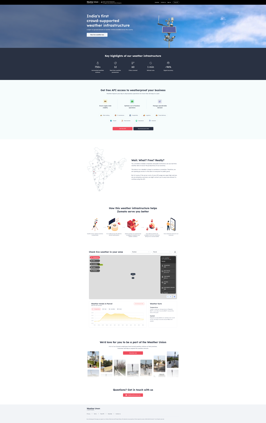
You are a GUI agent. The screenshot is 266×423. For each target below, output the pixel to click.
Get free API (122, 128)
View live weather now (97, 35)
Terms (95, 413)
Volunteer (157, 2)
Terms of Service (109, 419)
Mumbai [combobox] (134, 252)
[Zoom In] (170, 296)
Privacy (88, 413)
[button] (107, 169)
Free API (176, 2)
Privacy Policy (118, 419)
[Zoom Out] (167, 296)
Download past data (143, 128)
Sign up (169, 2)
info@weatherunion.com (133, 395)
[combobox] (162, 252)
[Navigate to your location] (174, 296)
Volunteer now (133, 353)
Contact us (163, 2)
